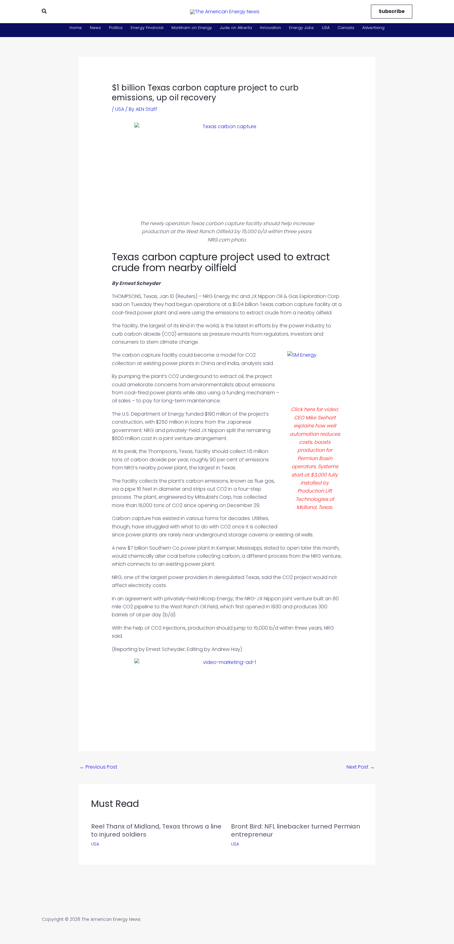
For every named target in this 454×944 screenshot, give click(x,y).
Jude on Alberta (236, 28)
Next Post (361, 766)
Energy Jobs (301, 28)
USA (326, 28)
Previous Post (98, 766)
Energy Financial (147, 28)
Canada (346, 28)
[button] (44, 11)
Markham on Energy (191, 28)
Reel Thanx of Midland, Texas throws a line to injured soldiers (156, 830)
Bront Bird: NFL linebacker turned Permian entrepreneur (295, 830)
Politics (116, 28)
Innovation (270, 28)
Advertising (373, 28)
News (95, 28)
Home (75, 28)
